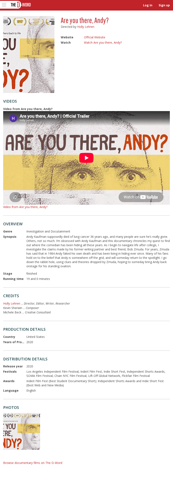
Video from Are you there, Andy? (25, 207)
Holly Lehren (85, 27)
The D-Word (20, 4)
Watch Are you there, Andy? (103, 42)
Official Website (94, 37)
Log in (147, 5)
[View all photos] (28, 54)
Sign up (164, 5)
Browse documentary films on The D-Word (32, 463)
